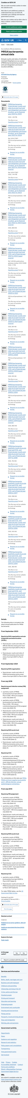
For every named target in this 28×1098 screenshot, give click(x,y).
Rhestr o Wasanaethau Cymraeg (11, 1069)
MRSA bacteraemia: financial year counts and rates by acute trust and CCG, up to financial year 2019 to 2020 (17, 351)
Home (2, 44)
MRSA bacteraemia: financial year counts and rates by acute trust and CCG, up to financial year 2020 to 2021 (17, 289)
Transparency (5, 1049)
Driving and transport (8, 998)
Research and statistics (8, 1042)
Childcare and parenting (9, 986)
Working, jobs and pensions (9, 1023)
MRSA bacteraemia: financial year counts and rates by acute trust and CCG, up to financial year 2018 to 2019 (17, 388)
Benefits (3, 976)
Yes (18, 953)
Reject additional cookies (14, 31)
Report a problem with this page (14, 960)
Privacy (8, 1062)
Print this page (8, 909)
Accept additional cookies (14, 27)
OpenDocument (13, 122)
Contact (20, 1064)
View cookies (14, 35)
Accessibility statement (8, 1064)
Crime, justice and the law (9, 992)
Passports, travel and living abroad (12, 1017)
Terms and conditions (8, 1067)
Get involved (5, 1055)
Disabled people (6, 995)
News (3, 1036)
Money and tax (5, 1014)
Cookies (14, 1062)
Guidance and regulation (9, 1039)
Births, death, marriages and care (11, 980)
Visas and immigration (8, 1020)
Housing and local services (9, 1010)
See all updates (17, 82)
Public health (9, 44)
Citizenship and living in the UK (11, 989)
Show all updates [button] (5, 901)
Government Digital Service (9, 1071)
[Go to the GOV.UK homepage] (7, 40)
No (25, 953)
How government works (8, 1052)
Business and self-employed (10, 983)
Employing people (7, 1004)
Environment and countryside (10, 1007)
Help (2, 1062)
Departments (5, 1033)
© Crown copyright (14, 1094)
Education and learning (8, 1001)
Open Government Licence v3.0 (11, 1079)
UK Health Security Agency (8, 74)
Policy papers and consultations (11, 1045)
